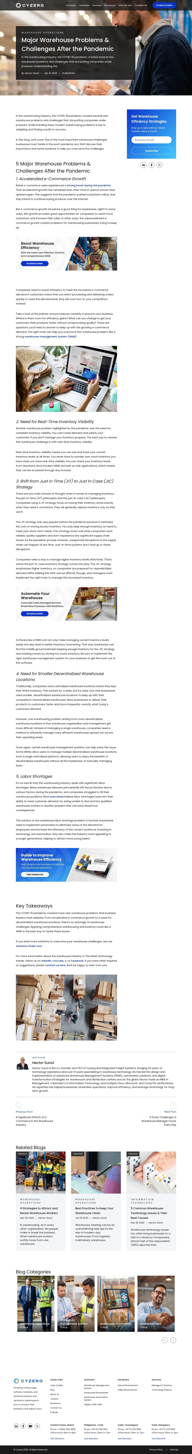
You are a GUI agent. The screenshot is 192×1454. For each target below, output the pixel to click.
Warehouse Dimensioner (96, 1392)
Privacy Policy (156, 1449)
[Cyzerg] (28, 1380)
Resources (109, 5)
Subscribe (151, 151)
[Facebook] (23, 1426)
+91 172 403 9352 (133, 1429)
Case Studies (56, 1385)
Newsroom (55, 1403)
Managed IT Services (162, 1385)
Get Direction (57, 1438)
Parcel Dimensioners (128, 1385)
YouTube (58, 961)
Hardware (84, 5)
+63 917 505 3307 (99, 1429)
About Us (54, 1394)
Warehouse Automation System (96, 1398)
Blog (52, 1389)
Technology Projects (162, 1389)
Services (96, 5)
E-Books (54, 1412)
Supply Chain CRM (93, 1404)
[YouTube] (30, 1426)
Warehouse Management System (96, 1387)
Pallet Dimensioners (127, 1389)
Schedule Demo (164, 5)
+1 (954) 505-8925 (66, 1429)
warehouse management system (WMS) (51, 336)
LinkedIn (46, 961)
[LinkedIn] (16, 1426)
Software (71, 5)
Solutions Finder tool (29, 946)
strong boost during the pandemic (89, 185)
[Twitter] (37, 1426)
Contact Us (141, 5)
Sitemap (174, 1449)
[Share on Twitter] (159, 165)
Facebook (77, 961)
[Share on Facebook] (151, 165)
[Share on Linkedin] (143, 165)
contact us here (55, 965)
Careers (54, 1398)
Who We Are (125, 5)
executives (57, 796)
